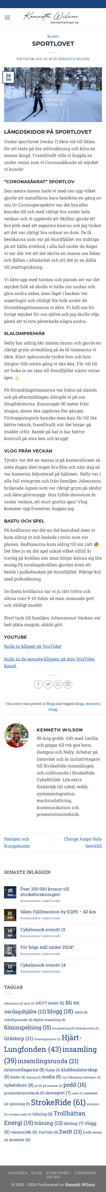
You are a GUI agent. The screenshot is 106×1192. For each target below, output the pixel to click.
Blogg (53, 36)
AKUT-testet (49, 1003)
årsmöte (19, 1139)
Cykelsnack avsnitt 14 (43, 964)
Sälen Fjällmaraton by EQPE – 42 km (58, 911)
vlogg (52, 709)
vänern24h (24, 1132)
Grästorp (18, 1038)
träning (48, 1122)
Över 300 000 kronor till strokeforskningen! (44, 891)
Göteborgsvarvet (47, 1039)
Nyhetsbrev (58, 1173)
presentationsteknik (24, 1093)
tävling (73, 1123)
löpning (33, 1077)
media (51, 1076)
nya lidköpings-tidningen (81, 1077)
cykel (81, 1012)
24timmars (13, 1003)
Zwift (70, 1131)
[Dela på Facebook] (38, 684)
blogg (79, 703)
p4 (38, 1086)
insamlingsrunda (48, 1061)
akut (29, 1003)
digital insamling (49, 1019)
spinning (19, 1103)
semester (92, 703)
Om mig (54, 1177)
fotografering (63, 1028)
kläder (17, 1077)
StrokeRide (58, 1102)
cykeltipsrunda (18, 1019)
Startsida (18, 1173)
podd (74, 1084)
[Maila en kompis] (58, 684)
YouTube (48, 1132)
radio (77, 1093)
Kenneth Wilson (73, 59)
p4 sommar (52, 1086)
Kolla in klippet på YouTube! (32, 646)
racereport (58, 1092)
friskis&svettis (87, 1028)
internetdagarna (24, 1069)
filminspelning (27, 1027)
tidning (42, 1114)
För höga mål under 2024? (47, 947)
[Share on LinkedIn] (67, 684)
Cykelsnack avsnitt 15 (42, 929)
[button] (7, 17)
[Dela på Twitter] (47, 684)
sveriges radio (19, 1114)
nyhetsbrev (18, 1085)
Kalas (53, 1070)
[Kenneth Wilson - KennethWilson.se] (50, 17)
